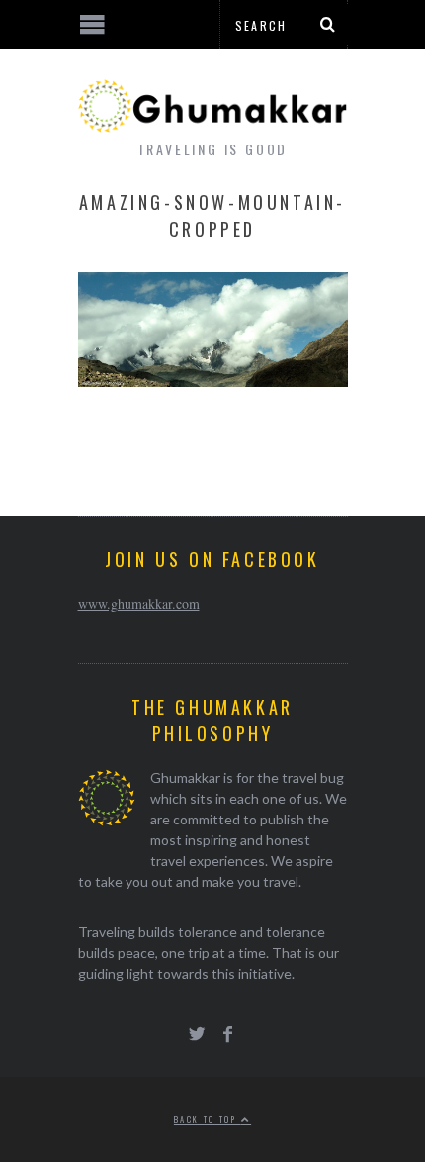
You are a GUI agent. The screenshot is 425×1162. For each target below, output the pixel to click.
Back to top (207, 1119)
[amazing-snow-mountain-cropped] (213, 380)
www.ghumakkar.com (139, 603)
